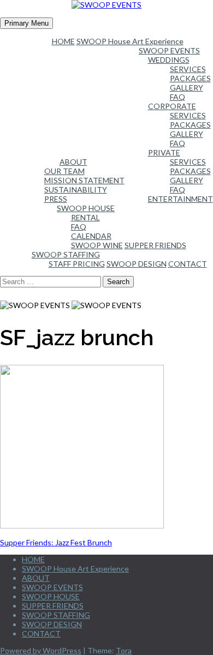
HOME (63, 41)
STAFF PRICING (77, 263)
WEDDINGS (169, 59)
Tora (124, 650)
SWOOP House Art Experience (130, 41)
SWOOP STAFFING (66, 254)
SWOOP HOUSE (86, 208)
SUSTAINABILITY (75, 189)
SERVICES (188, 69)
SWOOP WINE (97, 245)
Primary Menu (26, 23)
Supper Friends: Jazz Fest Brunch (56, 542)
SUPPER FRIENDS (155, 245)
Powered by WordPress (40, 650)
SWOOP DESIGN (136, 263)
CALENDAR (91, 236)
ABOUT (73, 161)
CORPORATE (172, 106)
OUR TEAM (64, 171)
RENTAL (85, 217)
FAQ (177, 96)
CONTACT (187, 263)
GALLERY (186, 87)
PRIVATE (164, 152)
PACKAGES (190, 78)
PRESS (55, 198)
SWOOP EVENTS (169, 50)
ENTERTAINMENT (180, 198)
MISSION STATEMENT (84, 180)
